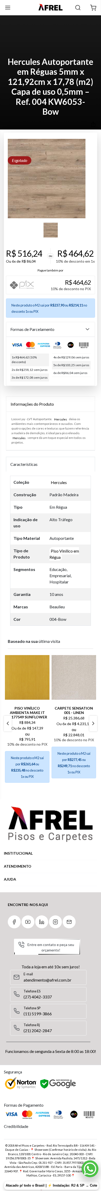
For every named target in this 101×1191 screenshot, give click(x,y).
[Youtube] (27, 921)
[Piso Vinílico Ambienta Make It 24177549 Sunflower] (27, 677)
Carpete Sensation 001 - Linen (74, 710)
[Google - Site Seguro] (58, 1084)
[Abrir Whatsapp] (90, 1168)
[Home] (50, 7)
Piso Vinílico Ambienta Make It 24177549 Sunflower (27, 712)
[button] (93, 7)
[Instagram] (55, 921)
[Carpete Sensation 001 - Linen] (74, 677)
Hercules (60, 419)
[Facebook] (14, 921)
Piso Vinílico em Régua (64, 553)
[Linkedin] (41, 921)
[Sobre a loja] (50, 824)
